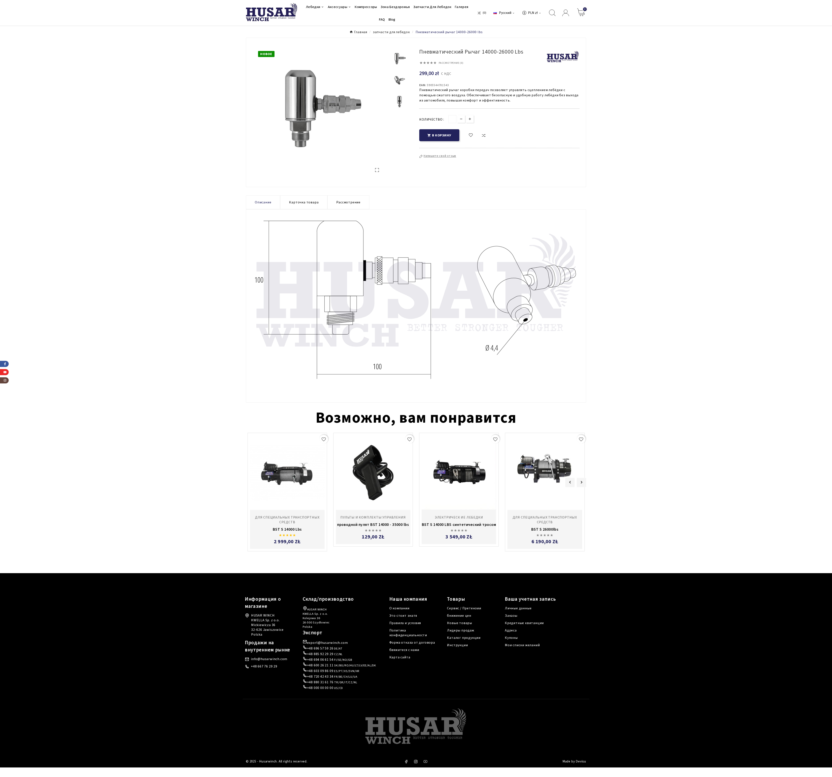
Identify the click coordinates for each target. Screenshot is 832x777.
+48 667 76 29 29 (264, 666)
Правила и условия (405, 623)
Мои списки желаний (522, 645)
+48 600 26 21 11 (320, 665)
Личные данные (518, 608)
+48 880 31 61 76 (320, 682)
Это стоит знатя (403, 615)
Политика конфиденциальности (408, 633)
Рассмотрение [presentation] (348, 202)
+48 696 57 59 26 (320, 648)
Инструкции (457, 645)
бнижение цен (459, 615)
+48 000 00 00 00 (320, 687)
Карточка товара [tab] (303, 202)
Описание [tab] (263, 202)
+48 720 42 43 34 (320, 676)
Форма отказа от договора (412, 642)
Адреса (511, 630)
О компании (399, 608)
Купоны (511, 637)
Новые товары (459, 623)
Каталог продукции (464, 637)
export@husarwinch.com (327, 642)
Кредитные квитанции (524, 623)
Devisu (581, 761)
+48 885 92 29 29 (320, 654)
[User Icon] (566, 13)
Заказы (511, 615)
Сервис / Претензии (464, 608)
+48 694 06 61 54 (320, 659)
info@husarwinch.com (269, 659)
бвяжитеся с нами (404, 650)
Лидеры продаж (460, 630)
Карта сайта (399, 657)
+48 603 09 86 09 (320, 671)
